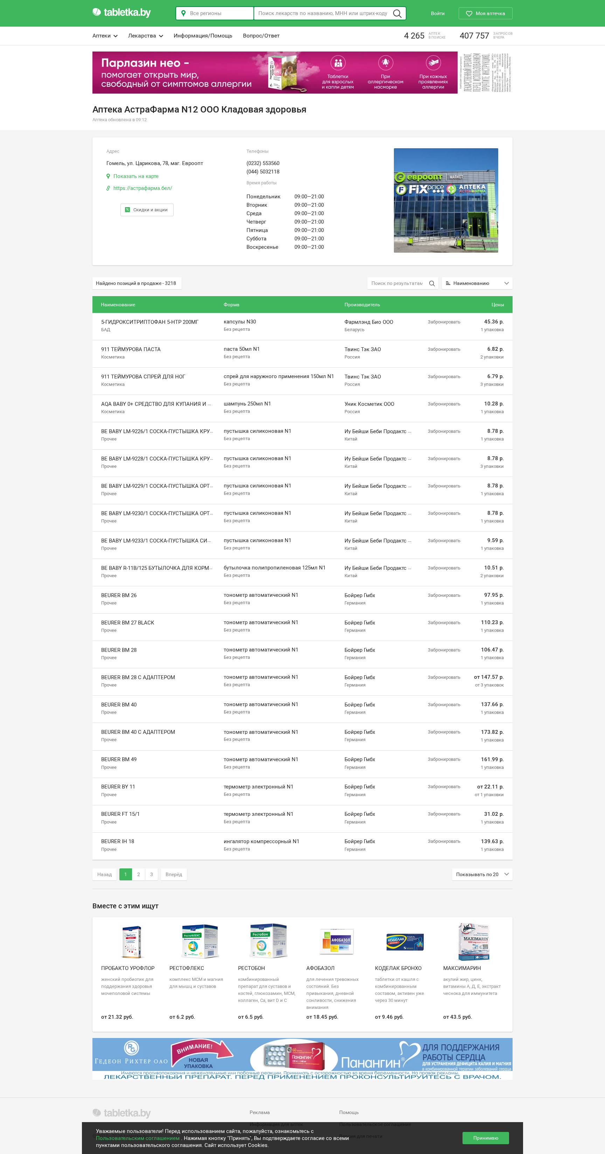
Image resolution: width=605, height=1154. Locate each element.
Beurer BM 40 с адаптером (138, 732)
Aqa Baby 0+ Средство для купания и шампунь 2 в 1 (174, 404)
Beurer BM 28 (119, 650)
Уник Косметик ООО (369, 404)
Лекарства (142, 35)
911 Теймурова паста (131, 349)
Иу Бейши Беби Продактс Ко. (380, 431)
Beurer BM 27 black (127, 623)
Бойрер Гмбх (360, 595)
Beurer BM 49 (119, 759)
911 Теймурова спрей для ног (143, 377)
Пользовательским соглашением (138, 1138)
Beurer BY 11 (118, 787)
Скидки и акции (150, 209)
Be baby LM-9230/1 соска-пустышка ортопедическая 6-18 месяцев (193, 513)
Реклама (260, 1112)
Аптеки (101, 35)
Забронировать (444, 322)
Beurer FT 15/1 (120, 814)
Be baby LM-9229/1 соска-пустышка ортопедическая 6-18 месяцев (193, 486)
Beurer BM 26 (119, 595)
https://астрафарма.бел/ (142, 188)
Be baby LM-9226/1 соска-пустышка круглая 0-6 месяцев (179, 431)
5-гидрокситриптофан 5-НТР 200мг (150, 322)
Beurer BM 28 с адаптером (138, 677)
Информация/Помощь (203, 35)
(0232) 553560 (262, 163)
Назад (104, 874)
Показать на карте (136, 176)
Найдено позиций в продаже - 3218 (136, 283)
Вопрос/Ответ (261, 35)
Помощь (349, 1112)
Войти (438, 13)
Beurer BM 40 (119, 705)
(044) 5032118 (262, 172)
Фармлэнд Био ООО (369, 322)
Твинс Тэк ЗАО (363, 349)
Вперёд (174, 874)
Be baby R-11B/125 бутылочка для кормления (164, 568)
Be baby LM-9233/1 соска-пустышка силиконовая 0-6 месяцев (187, 541)
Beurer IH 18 (117, 841)
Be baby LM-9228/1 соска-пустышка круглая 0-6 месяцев (179, 459)
